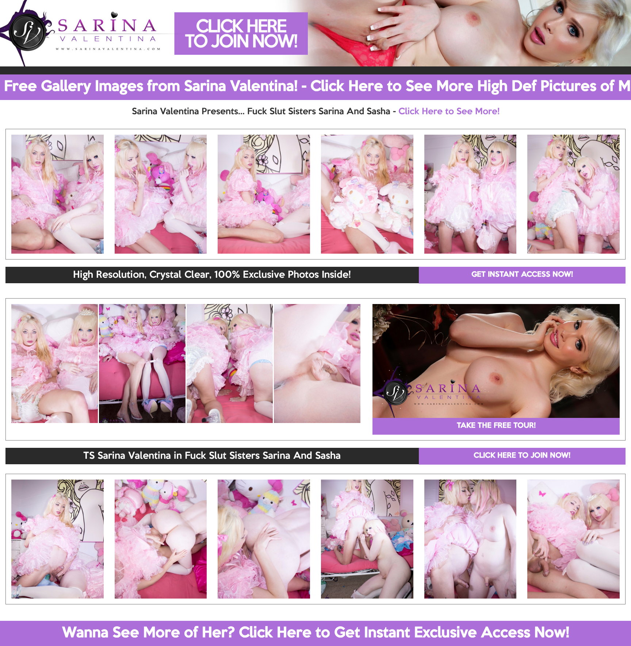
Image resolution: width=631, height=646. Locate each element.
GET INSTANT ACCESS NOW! (522, 275)
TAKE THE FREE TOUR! (496, 426)
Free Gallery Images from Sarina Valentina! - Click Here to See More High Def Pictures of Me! (317, 86)
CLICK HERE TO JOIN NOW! (522, 456)
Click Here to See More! (449, 112)
